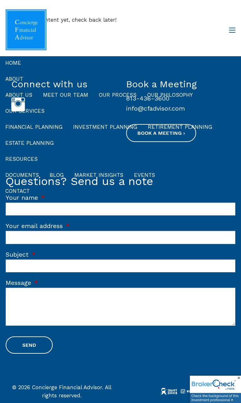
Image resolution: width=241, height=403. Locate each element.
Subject (50, 254)
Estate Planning (29, 143)
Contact (17, 191)
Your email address (67, 226)
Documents (22, 175)
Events (144, 175)
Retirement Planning (180, 127)
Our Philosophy (170, 95)
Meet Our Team (65, 95)
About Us (18, 95)
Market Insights (98, 175)
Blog (57, 175)
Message (51, 282)
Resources (21, 159)
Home (13, 63)
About (14, 79)
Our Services (25, 111)
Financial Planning (33, 127)
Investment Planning (105, 127)
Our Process (118, 95)
